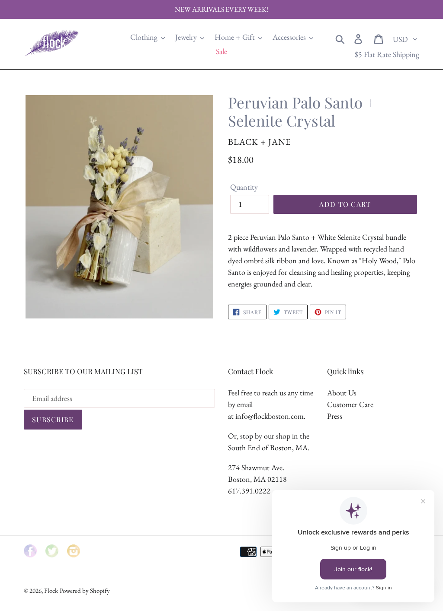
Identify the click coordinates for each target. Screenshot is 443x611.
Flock (51, 590)
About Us (341, 393)
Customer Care (350, 404)
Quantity (244, 187)
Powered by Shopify (85, 590)
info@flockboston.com (269, 416)
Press (334, 416)
